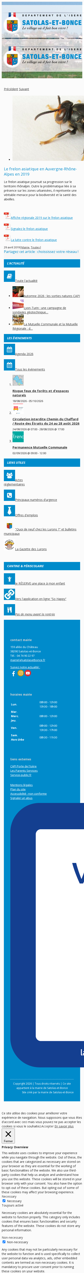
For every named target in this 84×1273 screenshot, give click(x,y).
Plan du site (18, 789)
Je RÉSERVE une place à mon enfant (40, 583)
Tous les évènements (30, 369)
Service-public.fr (20, 775)
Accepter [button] (47, 1126)
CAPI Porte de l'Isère (23, 766)
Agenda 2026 (24, 354)
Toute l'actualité (26, 281)
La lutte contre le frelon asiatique (34, 240)
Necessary (14, 1201)
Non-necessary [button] (12, 1237)
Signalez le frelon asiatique (29, 229)
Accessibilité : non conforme (28, 794)
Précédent (11, 89)
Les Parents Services (24, 771)
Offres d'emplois (26, 515)
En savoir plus (64, 1126)
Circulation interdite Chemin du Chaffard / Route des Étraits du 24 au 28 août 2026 (45, 421)
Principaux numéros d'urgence (36, 500)
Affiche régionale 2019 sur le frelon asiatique (42, 218)
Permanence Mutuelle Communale (39, 447)
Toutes (35, 247)
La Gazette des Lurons (31, 549)
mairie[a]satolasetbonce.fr (27, 660)
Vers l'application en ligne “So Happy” (40, 599)
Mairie (25, 247)
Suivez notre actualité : (25, 667)
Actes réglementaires (14, 482)
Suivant (24, 89)
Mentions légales (21, 785)
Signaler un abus (21, 798)
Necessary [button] (9, 1196)
